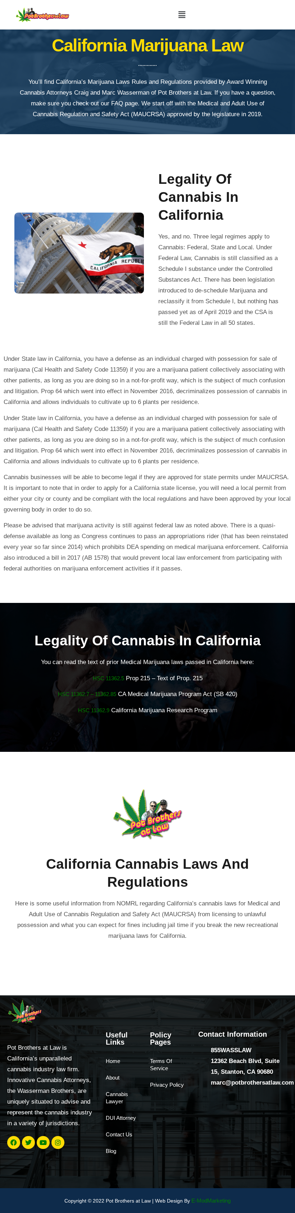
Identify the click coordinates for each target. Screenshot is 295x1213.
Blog (111, 1151)
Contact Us (119, 1134)
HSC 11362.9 (93, 710)
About (112, 1078)
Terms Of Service (161, 1064)
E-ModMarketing (211, 1201)
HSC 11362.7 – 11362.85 (87, 694)
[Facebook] (13, 1142)
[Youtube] (43, 1142)
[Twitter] (28, 1142)
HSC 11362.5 (108, 678)
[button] (182, 15)
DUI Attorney (121, 1118)
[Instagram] (57, 1142)
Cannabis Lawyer (117, 1097)
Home (113, 1061)
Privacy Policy (167, 1085)
